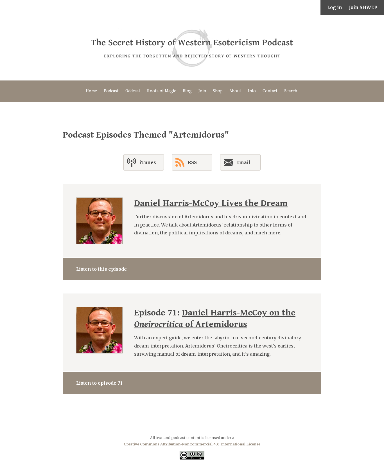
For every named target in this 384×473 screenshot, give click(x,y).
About (235, 91)
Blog (187, 91)
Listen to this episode (101, 269)
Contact (270, 91)
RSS (192, 162)
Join (202, 91)
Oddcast (132, 91)
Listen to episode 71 (99, 383)
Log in (334, 7)
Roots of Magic (161, 91)
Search (290, 91)
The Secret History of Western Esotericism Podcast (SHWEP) (192, 47)
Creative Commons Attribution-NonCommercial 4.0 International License (192, 444)
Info (252, 91)
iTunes (147, 162)
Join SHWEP (363, 7)
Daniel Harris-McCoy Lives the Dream (211, 203)
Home (91, 91)
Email (243, 162)
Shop (218, 91)
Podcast (111, 91)
